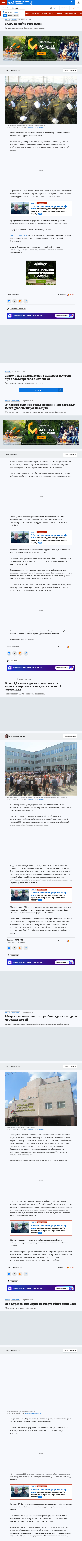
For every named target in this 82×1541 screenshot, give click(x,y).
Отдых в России (70, 13)
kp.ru (72, 295)
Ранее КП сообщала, (19, 235)
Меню (3, 2)
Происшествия (15, 400)
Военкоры (35, 13)
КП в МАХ (59, 13)
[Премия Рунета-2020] (31, 2)
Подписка (75, 8)
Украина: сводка (47, 13)
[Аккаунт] (78, 2)
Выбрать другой (13, 15)
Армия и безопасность (18, 308)
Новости (7, 19)
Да (5, 15)
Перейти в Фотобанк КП (36, 127)
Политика (14, 19)
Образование (15, 955)
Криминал (14, 660)
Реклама (64, 8)
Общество (33, 203)
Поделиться (71, 70)
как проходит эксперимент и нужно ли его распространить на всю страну (49, 210)
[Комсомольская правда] (18, 2)
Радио (55, 8)
